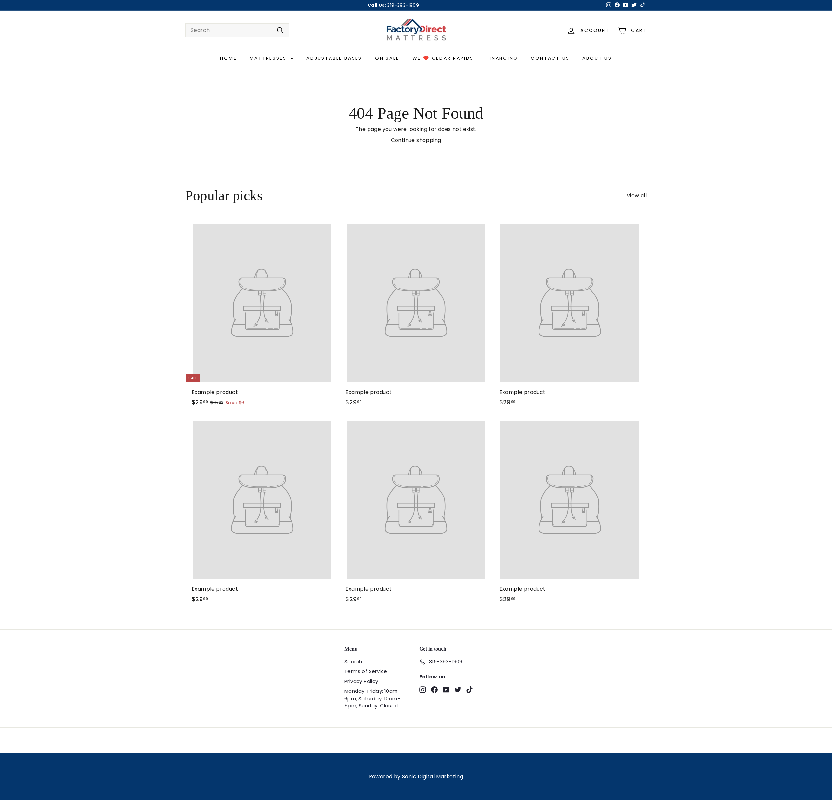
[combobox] (237, 30)
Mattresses (269, 58)
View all (637, 195)
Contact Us (550, 58)
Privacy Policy (361, 681)
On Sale (387, 58)
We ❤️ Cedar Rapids (443, 58)
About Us (597, 58)
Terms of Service (365, 671)
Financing (502, 58)
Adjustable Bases (334, 58)
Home (228, 58)
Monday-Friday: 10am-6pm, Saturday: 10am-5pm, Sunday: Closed (372, 698)
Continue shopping (416, 140)
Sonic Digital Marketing (432, 776)
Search (353, 661)
